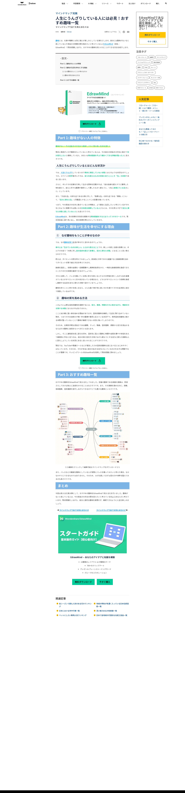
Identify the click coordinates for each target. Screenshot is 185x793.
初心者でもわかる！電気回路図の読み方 (149, 142)
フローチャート (142, 57)
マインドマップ (161, 57)
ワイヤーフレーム (143, 77)
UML (155, 83)
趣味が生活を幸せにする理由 (73, 67)
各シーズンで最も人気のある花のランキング (75, 605)
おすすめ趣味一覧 (69, 80)
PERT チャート (142, 88)
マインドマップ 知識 (66, 13)
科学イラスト (159, 88)
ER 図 (151, 88)
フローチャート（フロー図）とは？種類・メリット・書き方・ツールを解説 (149, 108)
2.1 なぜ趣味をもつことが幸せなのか (74, 71)
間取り (139, 67)
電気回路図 (157, 62)
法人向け (132, 3)
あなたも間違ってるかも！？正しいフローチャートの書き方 (149, 132)
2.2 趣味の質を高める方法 (71, 75)
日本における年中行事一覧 (69, 610)
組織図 (152, 57)
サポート (120, 3)
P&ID (146, 67)
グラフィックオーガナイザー (146, 72)
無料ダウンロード (90, 123)
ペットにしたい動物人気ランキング (73, 615)
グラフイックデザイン (144, 83)
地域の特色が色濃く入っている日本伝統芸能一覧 (112, 605)
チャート (153, 67)
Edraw (69, 32)
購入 (157, 3)
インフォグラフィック (144, 62)
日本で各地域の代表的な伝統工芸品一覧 (111, 615)
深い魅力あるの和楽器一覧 (106, 610)
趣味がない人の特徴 (70, 63)
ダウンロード (146, 3)
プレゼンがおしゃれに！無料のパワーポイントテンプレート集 (149, 120)
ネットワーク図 (155, 77)
